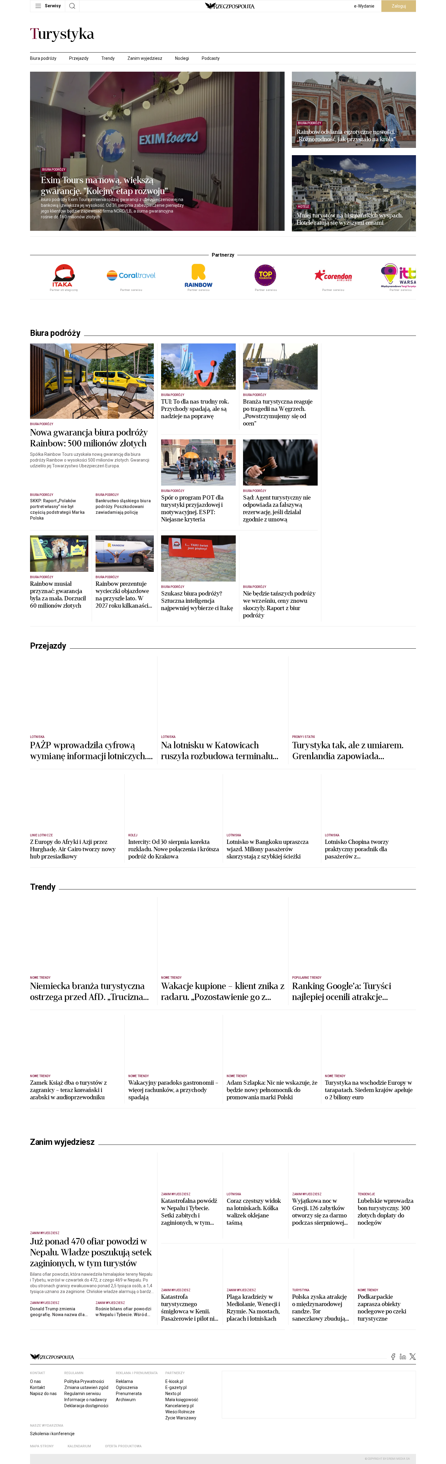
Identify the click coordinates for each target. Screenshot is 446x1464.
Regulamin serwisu (82, 1393)
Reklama (124, 1381)
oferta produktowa (123, 1446)
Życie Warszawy (180, 1417)
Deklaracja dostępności (86, 1405)
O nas (35, 1381)
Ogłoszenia (127, 1387)
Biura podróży (43, 58)
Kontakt (37, 1387)
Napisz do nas (43, 1393)
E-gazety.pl (176, 1387)
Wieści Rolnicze (180, 1411)
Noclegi (182, 58)
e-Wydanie (364, 6)
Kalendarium (79, 1446)
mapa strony (42, 1446)
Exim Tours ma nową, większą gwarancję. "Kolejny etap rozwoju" (104, 186)
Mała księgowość (181, 1399)
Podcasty (211, 58)
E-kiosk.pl (174, 1381)
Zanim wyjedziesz (144, 58)
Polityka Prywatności (84, 1381)
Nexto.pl (173, 1393)
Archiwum (126, 1399)
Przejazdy (79, 58)
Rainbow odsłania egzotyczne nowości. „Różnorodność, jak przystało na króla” (346, 135)
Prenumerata (129, 1393)
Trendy (108, 58)
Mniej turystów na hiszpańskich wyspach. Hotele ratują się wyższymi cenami (350, 219)
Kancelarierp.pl (179, 1405)
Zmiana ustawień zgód (86, 1387)
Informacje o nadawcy (85, 1399)
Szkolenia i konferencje (52, 1433)
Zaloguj (399, 6)
